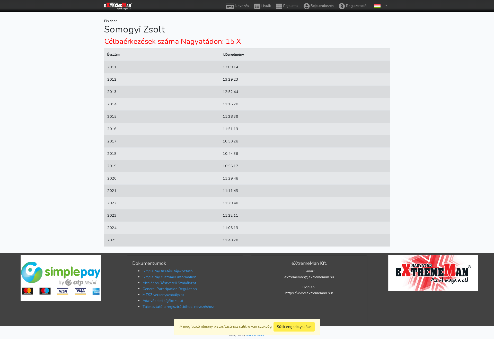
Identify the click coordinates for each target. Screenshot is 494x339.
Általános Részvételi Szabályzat (169, 282)
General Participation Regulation (170, 288)
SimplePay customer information (169, 276)
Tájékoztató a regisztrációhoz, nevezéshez (178, 306)
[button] (379, 6)
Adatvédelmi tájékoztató (163, 300)
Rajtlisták (290, 5)
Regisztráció (356, 5)
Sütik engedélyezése (294, 326)
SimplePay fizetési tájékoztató (168, 271)
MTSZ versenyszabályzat (163, 294)
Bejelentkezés (322, 5)
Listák (265, 5)
